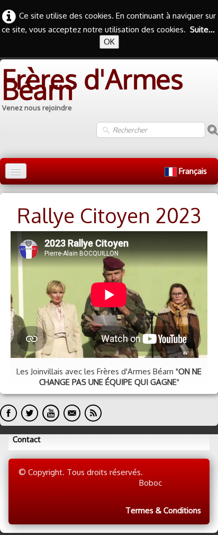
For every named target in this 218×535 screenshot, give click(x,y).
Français (194, 171)
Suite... (202, 29)
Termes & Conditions (163, 510)
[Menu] (15, 171)
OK (109, 42)
